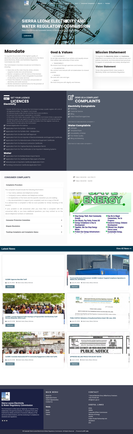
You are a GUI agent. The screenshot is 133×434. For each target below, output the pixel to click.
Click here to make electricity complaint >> (81, 122)
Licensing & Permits (55, 3)
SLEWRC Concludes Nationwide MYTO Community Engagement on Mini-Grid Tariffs (31, 356)
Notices (107, 3)
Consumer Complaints (88, 3)
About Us (44, 3)
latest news (20, 282)
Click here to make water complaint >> (80, 143)
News (26, 282)
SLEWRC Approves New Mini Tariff (16, 279)
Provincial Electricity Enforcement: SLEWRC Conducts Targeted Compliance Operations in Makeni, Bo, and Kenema (97, 278)
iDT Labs (86, 431)
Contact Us (73, 7)
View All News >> (123, 248)
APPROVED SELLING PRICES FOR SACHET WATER (85, 356)
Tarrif (76, 3)
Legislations (68, 3)
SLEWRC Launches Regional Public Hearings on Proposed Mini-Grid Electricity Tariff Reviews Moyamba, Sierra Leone (31, 317)
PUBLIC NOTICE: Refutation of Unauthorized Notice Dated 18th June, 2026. (93, 318)
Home (38, 3)
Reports (100, 3)
